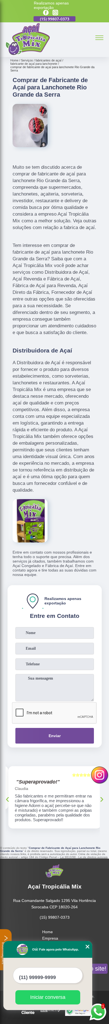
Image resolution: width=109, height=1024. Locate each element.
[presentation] (8, 798)
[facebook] (46, 13)
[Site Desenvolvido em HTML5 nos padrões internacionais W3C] (50, 1011)
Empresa (50, 938)
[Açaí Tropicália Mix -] (28, 54)
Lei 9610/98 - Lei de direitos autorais (84, 857)
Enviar (55, 736)
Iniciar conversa (47, 997)
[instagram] (55, 13)
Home (47, 932)
